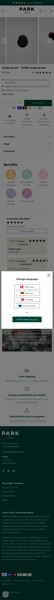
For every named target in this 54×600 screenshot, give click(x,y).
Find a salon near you (27, 319)
